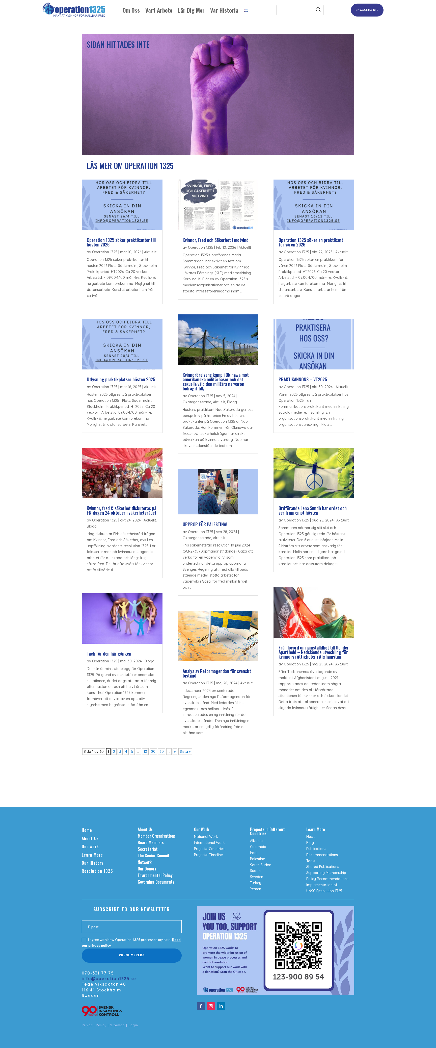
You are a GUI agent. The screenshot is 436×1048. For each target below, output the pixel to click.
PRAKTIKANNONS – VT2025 (303, 379)
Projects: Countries (209, 848)
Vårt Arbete (158, 10)
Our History (92, 863)
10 (145, 751)
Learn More (92, 855)
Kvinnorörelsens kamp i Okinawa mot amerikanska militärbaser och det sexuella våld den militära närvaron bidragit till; (216, 381)
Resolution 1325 (97, 871)
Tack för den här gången (109, 653)
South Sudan (260, 865)
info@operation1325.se (109, 978)
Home (87, 830)
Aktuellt (150, 252)
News (310, 836)
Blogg (92, 526)
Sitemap (117, 1025)
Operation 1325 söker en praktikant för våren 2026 (311, 242)
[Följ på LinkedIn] (221, 1006)
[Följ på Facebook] (201, 1006)
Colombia (258, 846)
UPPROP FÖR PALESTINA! (205, 524)
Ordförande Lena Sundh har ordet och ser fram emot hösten (313, 510)
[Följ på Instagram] (211, 1006)
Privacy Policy (94, 1025)
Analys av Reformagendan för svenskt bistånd (217, 673)
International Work (209, 842)
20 (153, 751)
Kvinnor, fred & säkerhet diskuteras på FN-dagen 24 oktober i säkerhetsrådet (121, 510)
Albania (256, 840)
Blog (310, 842)
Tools (310, 861)
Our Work (90, 846)
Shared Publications (322, 866)
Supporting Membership (326, 872)
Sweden (256, 877)
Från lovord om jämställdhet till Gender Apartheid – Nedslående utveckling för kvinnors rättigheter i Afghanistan (314, 652)
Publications (316, 848)
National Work (206, 836)
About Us (90, 838)
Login (133, 1025)
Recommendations (322, 855)
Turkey (255, 883)
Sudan (255, 870)
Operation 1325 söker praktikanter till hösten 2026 (121, 242)
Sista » (185, 751)
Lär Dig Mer (191, 10)
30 (161, 751)
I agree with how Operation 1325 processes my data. (131, 942)
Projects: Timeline (208, 855)
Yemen (255, 889)
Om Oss (131, 10)
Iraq (253, 853)
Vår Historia (224, 10)
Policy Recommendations (327, 879)
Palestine (257, 859)
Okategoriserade (197, 402)
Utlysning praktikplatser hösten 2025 (121, 379)
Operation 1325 (104, 252)
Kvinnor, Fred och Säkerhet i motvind (216, 240)
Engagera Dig (367, 10)
